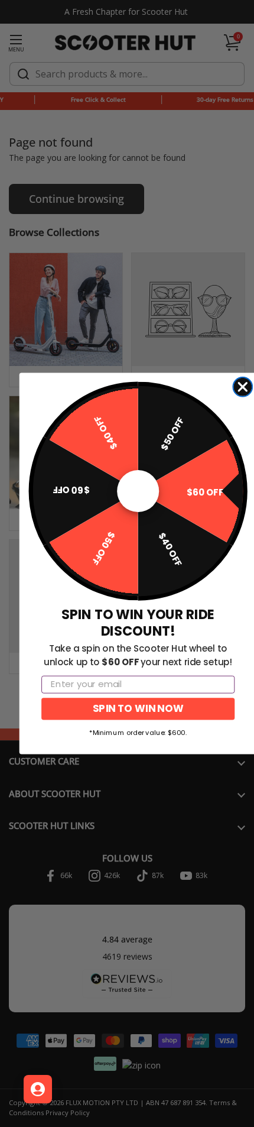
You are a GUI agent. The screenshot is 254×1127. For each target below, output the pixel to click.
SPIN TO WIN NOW (138, 708)
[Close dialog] (242, 387)
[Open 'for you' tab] (38, 1089)
